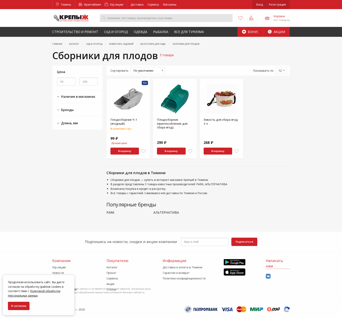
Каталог (112, 267)
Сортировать (119, 70)
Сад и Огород (116, 32)
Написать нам (274, 263)
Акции (279, 32)
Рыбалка (160, 32)
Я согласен (18, 306)
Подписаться (244, 241)
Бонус (252, 32)
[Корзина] (267, 18)
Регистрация (277, 4)
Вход (259, 4)
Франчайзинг (92, 4)
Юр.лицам (116, 4)
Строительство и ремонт (75, 32)
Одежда (140, 32)
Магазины (169, 4)
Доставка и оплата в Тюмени (182, 267)
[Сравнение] (251, 18)
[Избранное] (240, 18)
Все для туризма (189, 32)
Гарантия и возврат (176, 273)
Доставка (137, 4)
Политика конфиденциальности (184, 278)
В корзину (124, 151)
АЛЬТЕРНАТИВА (166, 213)
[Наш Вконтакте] (268, 276)
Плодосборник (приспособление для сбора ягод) (172, 123)
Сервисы (153, 4)
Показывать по (263, 70)
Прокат (111, 273)
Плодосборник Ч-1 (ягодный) (123, 121)
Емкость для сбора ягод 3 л (221, 121)
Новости (58, 273)
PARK (110, 213)
